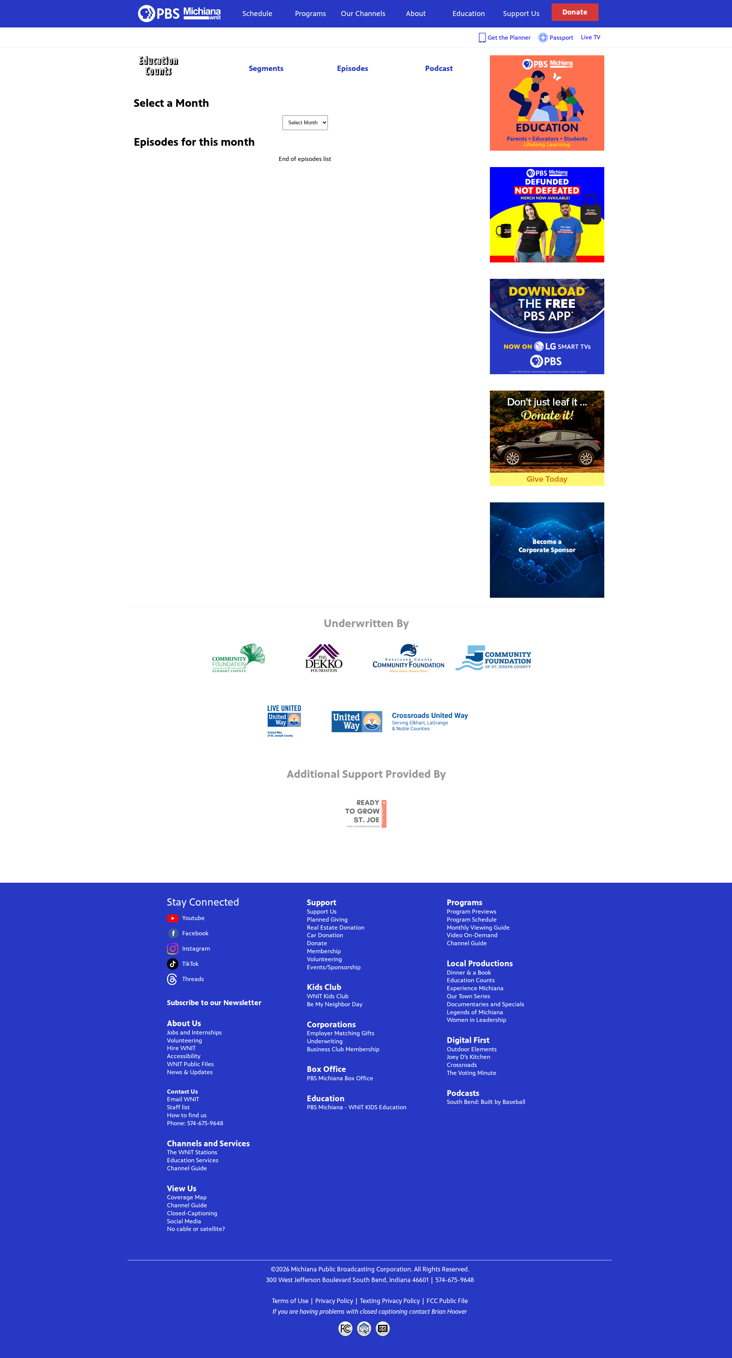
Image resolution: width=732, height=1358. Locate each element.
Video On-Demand (472, 935)
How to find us (187, 1115)
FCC (345, 1328)
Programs (310, 13)
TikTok (190, 963)
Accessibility (184, 1056)
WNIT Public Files (190, 1064)
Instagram (196, 948)
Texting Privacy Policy (390, 1301)
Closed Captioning (383, 1328)
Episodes (352, 68)
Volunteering (184, 1040)
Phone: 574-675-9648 (195, 1123)
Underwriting (325, 1041)
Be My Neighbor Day (335, 1004)
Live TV (590, 37)
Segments (266, 68)
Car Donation (325, 935)
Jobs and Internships (194, 1032)
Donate (575, 12)
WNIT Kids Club (327, 996)
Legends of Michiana (475, 1012)
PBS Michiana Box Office (340, 1078)
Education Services (192, 1160)
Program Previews (471, 911)
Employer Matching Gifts (340, 1033)
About (416, 13)
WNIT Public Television (179, 13)
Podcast (439, 68)
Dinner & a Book (469, 972)
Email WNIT (183, 1099)
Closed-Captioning (192, 1213)
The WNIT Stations (192, 1152)
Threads (193, 979)
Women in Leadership (476, 1019)
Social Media (184, 1221)
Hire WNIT (181, 1048)
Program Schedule (472, 919)
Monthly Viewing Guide (478, 927)
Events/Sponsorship (334, 967)
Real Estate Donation (335, 927)
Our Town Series (468, 996)
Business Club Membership (343, 1049)
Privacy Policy (334, 1301)
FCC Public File (447, 1301)
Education (469, 13)
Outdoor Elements (472, 1049)
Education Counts (175, 65)
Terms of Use (290, 1301)
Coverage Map (187, 1197)
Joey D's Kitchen (468, 1056)
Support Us (521, 13)
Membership (324, 951)
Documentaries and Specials (485, 1004)
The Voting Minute (471, 1072)
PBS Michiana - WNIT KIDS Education (356, 1107)
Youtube (193, 918)
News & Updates (190, 1072)
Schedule (257, 13)
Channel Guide (187, 1168)
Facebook (195, 933)
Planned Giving (327, 919)
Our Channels (363, 13)
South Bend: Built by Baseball (486, 1101)
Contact (364, 1328)
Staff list (178, 1107)
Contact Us (182, 1091)
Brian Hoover (449, 1311)
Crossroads (462, 1064)
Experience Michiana (475, 988)
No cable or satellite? (196, 1228)
